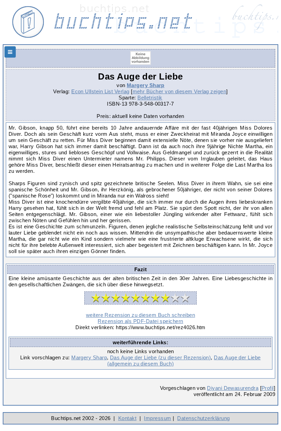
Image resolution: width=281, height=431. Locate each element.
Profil (267, 388)
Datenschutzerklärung (203, 418)
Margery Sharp (145, 85)
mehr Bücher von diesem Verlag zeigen (180, 91)
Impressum (157, 418)
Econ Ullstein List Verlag (100, 91)
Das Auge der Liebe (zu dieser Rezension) (160, 357)
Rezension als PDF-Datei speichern (140, 321)
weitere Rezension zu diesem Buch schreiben (140, 315)
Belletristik (149, 97)
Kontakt (127, 418)
